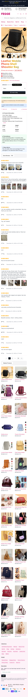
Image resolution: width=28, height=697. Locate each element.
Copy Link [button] (14, 109)
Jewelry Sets (22, 651)
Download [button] (24, 109)
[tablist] (14, 156)
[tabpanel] (14, 259)
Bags (15, 25)
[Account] (23, 14)
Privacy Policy (5, 662)
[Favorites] (18, 14)
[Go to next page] (21, 358)
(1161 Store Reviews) (14, 80)
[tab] (8, 155)
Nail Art (17, 21)
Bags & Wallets (8, 25)
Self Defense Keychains (7, 646)
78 (18, 358)
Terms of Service (21, 660)
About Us (18, 662)
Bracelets (4, 651)
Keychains (15, 651)
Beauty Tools (10, 21)
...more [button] (4, 122)
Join (3, 675)
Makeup (3, 21)
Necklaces (18, 649)
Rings (22, 21)
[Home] (1, 25)
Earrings (12, 649)
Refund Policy (5, 660)
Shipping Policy (12, 660)
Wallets (7, 653)
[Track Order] (20, 14)
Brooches (9, 651)
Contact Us (12, 662)
